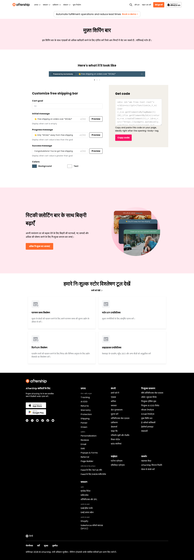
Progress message (42, 129)
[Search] (131, 4)
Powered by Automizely (63, 74)
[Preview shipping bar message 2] (97, 80)
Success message (42, 145)
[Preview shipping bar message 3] (99, 80)
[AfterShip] (22, 4)
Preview (96, 118)
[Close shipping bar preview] (142, 74)
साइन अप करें (146, 4)
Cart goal (37, 100)
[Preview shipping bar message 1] (94, 80)
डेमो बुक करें (159, 4)
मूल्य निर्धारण (77, 4)
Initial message (41, 113)
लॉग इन (136, 4)
